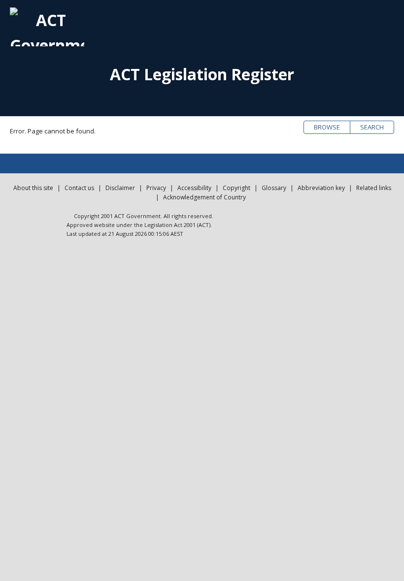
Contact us (79, 188)
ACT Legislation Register (202, 74)
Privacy (156, 188)
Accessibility (194, 188)
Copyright (236, 188)
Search (372, 127)
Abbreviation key (321, 188)
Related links (373, 188)
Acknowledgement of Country (204, 197)
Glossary (274, 188)
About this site (33, 188)
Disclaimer (120, 188)
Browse (327, 127)
